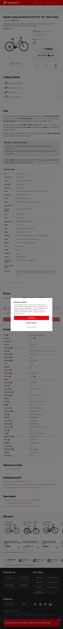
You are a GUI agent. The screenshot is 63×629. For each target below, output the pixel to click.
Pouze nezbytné (31, 327)
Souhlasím (31, 318)
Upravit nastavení (31, 323)
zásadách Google (19, 313)
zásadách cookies (38, 311)
